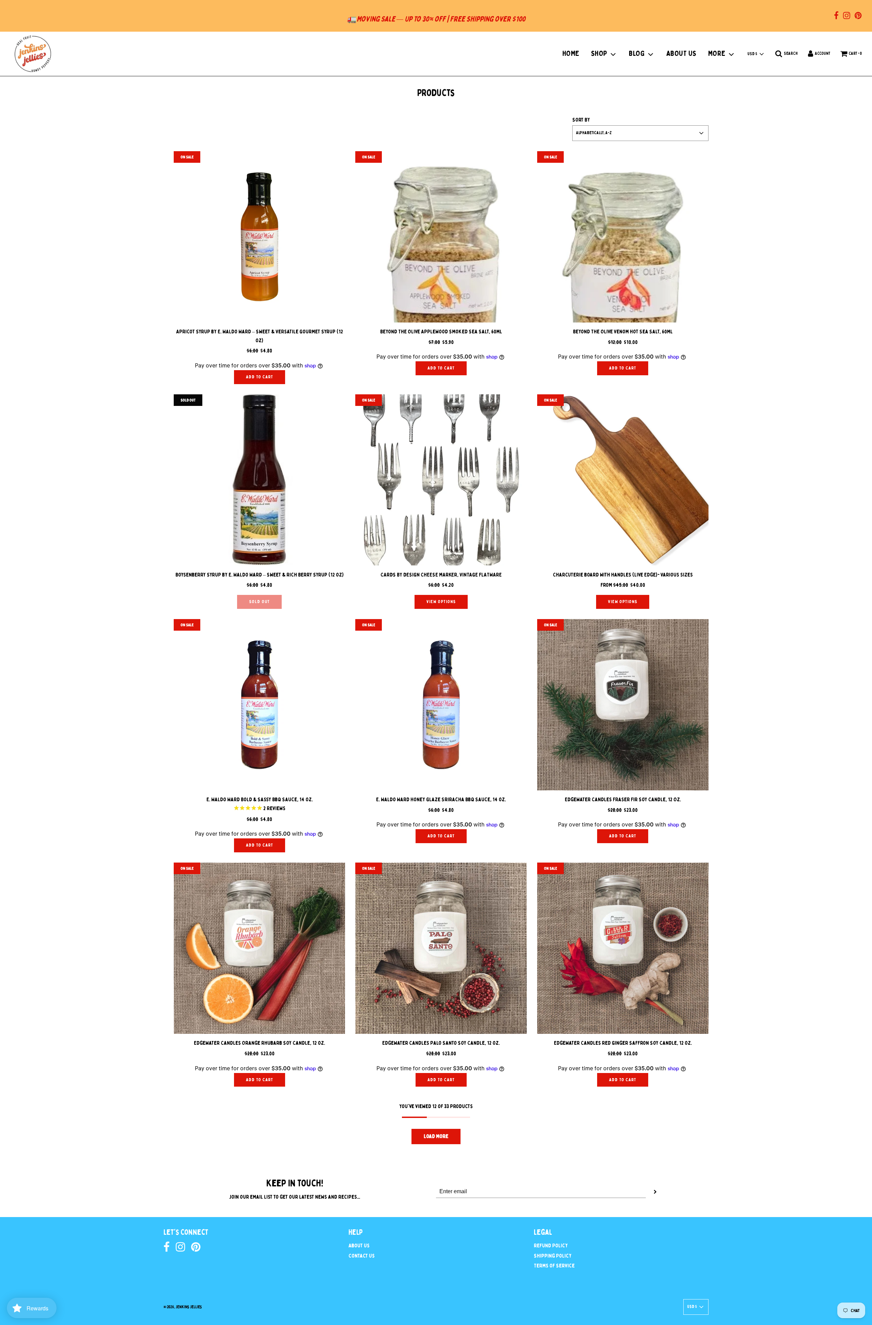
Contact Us (361, 1255)
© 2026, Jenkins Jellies (183, 1307)
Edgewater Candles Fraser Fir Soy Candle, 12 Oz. (623, 799)
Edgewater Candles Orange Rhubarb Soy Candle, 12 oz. (259, 1043)
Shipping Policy (553, 1255)
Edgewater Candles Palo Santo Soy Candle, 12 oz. (441, 1043)
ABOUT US (681, 53)
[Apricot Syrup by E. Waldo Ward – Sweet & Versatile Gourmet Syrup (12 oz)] (259, 236)
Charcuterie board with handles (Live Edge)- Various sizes (623, 574)
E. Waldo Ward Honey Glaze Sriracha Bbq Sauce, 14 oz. (441, 799)
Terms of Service (554, 1265)
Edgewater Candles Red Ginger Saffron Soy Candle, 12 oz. (623, 1043)
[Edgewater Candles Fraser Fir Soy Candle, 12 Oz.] (622, 704)
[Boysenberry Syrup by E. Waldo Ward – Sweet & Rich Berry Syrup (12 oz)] (259, 480)
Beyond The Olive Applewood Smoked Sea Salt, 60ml (441, 331)
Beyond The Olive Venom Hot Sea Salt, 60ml (623, 331)
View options (441, 601)
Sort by (581, 119)
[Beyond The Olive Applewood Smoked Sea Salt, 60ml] (441, 236)
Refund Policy (551, 1245)
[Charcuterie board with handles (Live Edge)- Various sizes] (622, 480)
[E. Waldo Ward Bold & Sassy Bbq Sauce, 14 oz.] (259, 704)
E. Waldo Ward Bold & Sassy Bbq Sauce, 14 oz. (259, 799)
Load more (436, 1136)
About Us (359, 1245)
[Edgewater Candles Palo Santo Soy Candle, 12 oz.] (441, 948)
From (623, 585)
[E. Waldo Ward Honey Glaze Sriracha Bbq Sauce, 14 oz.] (441, 704)
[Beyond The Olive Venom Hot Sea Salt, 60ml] (622, 236)
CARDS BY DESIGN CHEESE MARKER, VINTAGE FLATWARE (441, 574)
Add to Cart (259, 377)
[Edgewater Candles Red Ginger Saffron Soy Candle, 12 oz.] (622, 948)
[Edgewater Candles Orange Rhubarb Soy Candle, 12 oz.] (259, 948)
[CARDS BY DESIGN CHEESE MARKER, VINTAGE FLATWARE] (441, 480)
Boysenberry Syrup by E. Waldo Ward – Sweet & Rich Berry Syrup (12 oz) (259, 574)
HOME (570, 53)
